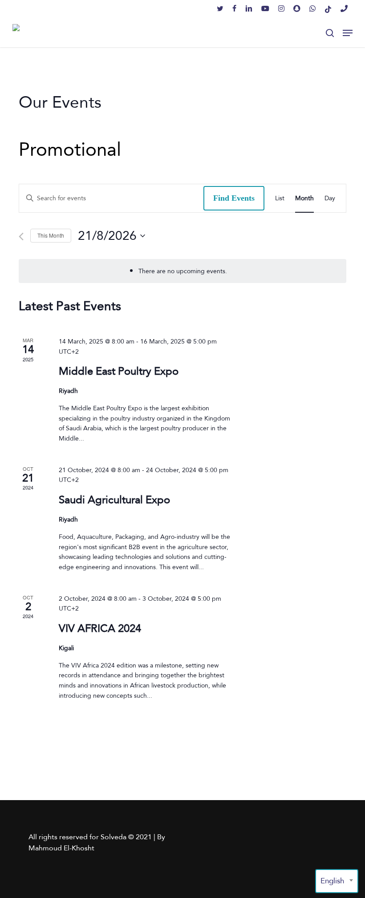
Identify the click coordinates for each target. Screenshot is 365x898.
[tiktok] (328, 9)
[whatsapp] (312, 9)
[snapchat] (296, 9)
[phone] (344, 9)
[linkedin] (248, 9)
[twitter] (220, 9)
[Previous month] (21, 236)
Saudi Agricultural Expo (114, 499)
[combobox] (336, 881)
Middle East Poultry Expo (118, 371)
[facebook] (234, 9)
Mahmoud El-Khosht (61, 848)
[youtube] (265, 9)
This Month (50, 235)
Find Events (234, 198)
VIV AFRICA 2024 (100, 628)
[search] (329, 33)
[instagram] (281, 9)
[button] (348, 32)
